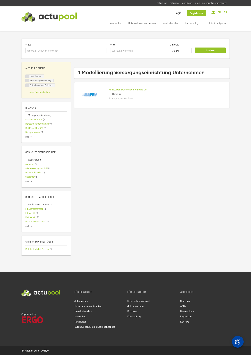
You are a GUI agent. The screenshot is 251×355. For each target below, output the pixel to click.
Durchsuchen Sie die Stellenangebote (94, 326)
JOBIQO (45, 350)
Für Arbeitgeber (217, 23)
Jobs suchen (115, 23)
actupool (174, 2)
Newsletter (80, 321)
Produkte (132, 311)
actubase (187, 2)
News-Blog (80, 316)
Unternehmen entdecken (142, 23)
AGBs (183, 306)
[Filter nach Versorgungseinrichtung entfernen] (26, 115)
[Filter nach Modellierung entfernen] (26, 159)
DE (213, 12)
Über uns (185, 301)
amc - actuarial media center (211, 2)
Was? (28, 44)
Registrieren (197, 13)
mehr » (28, 136)
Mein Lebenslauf (170, 23)
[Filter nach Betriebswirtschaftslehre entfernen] (26, 204)
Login (178, 12)
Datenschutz (187, 311)
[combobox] (66, 51)
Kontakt (184, 321)
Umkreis (174, 44)
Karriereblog (191, 23)
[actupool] (49, 17)
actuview (162, 2)
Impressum (186, 316)
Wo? (112, 44)
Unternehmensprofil (138, 301)
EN (219, 12)
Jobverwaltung (135, 306)
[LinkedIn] (23, 304)
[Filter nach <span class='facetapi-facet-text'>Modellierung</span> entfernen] (27, 76)
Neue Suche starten (39, 92)
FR (225, 12)
